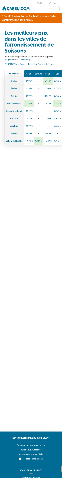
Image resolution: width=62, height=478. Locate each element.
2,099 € (29, 95)
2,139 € (29, 88)
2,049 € (48, 133)
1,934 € (57, 111)
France (23, 64)
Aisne (40, 64)
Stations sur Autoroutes (31, 449)
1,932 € (57, 118)
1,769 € (48, 118)
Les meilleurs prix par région (31, 454)
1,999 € (57, 95)
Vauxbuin (14, 126)
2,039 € (57, 88)
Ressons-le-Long (14, 111)
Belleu (14, 81)
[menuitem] (31, 439)
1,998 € (57, 80)
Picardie (32, 64)
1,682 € (57, 103)
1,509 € (48, 88)
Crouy (14, 95)
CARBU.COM (11, 64)
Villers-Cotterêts (14, 141)
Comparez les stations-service (31, 445)
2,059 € (48, 95)
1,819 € (48, 103)
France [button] (55, 3)
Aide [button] (41, 3)
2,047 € (29, 111)
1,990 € (29, 118)
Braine (14, 88)
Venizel (14, 133)
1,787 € (29, 103)
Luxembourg (25, 59)
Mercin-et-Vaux (14, 103)
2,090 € (29, 80)
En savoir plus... (24, 19)
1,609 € (48, 141)
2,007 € (57, 126)
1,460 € (48, 80)
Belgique (9, 59)
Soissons (50, 64)
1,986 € (57, 141)
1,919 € (38, 141)
